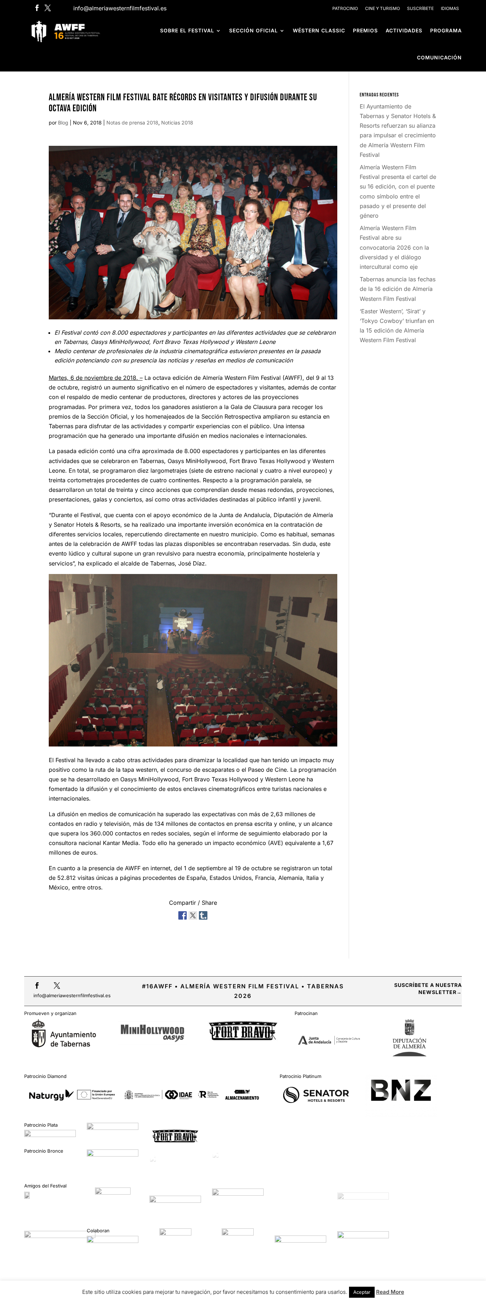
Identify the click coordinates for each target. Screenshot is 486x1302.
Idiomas (450, 8)
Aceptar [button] (361, 1292)
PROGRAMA (446, 30)
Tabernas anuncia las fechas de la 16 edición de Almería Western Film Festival (397, 289)
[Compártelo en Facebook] (182, 914)
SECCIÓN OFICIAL (253, 30)
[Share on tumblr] (203, 914)
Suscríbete (420, 8)
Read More (390, 1291)
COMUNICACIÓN (439, 57)
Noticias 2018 (177, 122)
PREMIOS (365, 30)
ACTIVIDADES (404, 30)
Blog (63, 122)
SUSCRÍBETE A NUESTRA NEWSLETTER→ (428, 988)
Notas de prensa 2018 (132, 122)
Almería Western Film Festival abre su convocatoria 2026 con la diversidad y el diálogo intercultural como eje (394, 247)
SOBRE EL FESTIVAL (187, 30)
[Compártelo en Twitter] (193, 914)
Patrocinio (345, 8)
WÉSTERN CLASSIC (319, 30)
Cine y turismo (382, 8)
